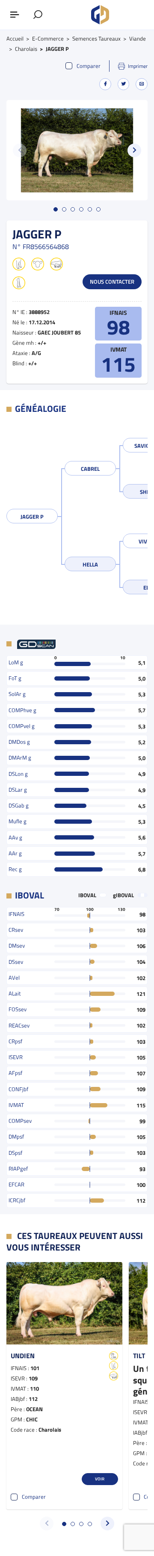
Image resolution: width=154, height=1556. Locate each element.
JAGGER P (32, 516)
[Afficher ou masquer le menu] (15, 14)
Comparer (89, 66)
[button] (134, 150)
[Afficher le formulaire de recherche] (38, 14)
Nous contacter (112, 281)
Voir (99, 1478)
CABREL (90, 468)
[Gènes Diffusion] (100, 14)
